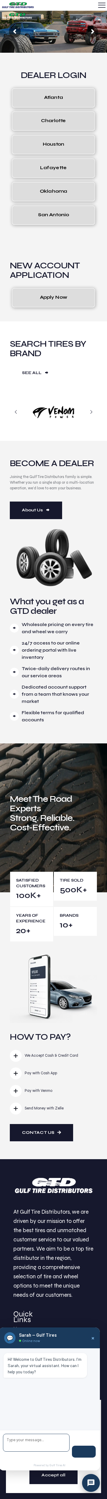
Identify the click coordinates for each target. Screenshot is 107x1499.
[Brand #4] (53, 412)
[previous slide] (16, 412)
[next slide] (91, 412)
